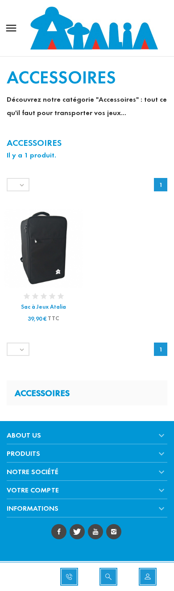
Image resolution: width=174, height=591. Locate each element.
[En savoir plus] (52, 248)
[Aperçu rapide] (35, 248)
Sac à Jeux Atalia (43, 306)
